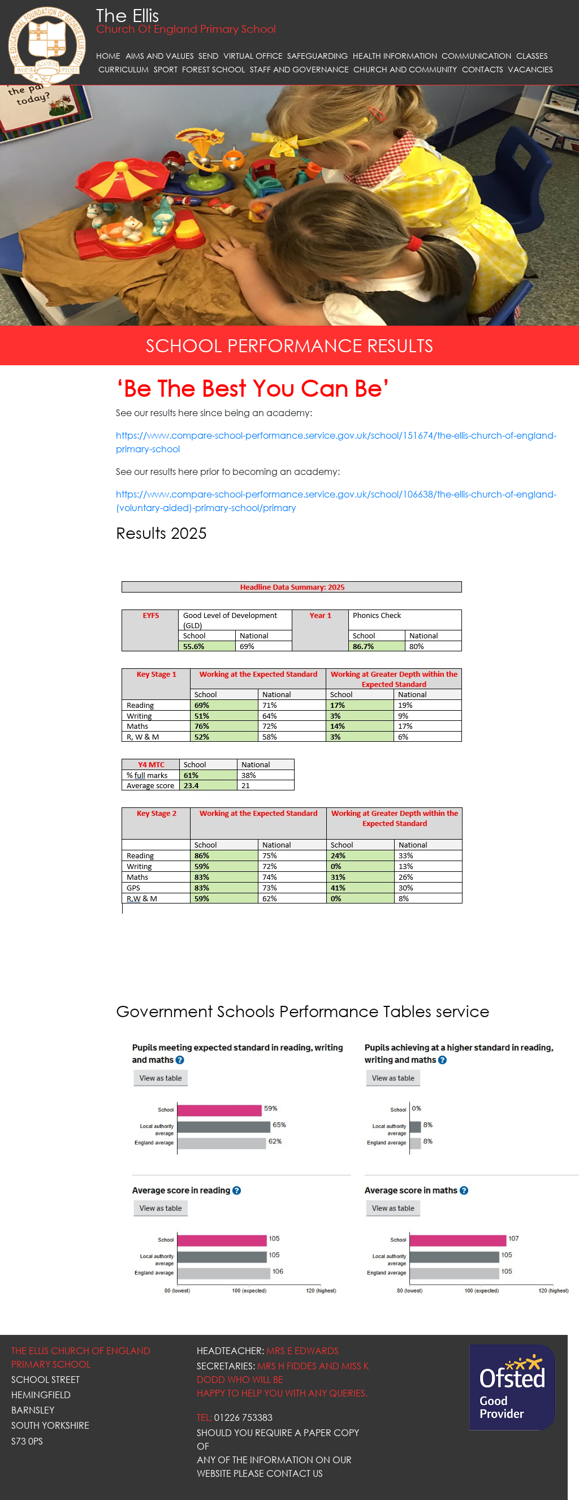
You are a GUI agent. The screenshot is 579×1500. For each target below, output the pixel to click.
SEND (208, 55)
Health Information (395, 55)
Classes (532, 55)
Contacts (482, 69)
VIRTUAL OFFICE (253, 55)
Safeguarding (317, 55)
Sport (166, 69)
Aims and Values (160, 55)
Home (108, 55)
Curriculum (123, 69)
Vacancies (530, 69)
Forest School (213, 69)
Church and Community (405, 69)
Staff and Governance (299, 69)
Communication (476, 55)
